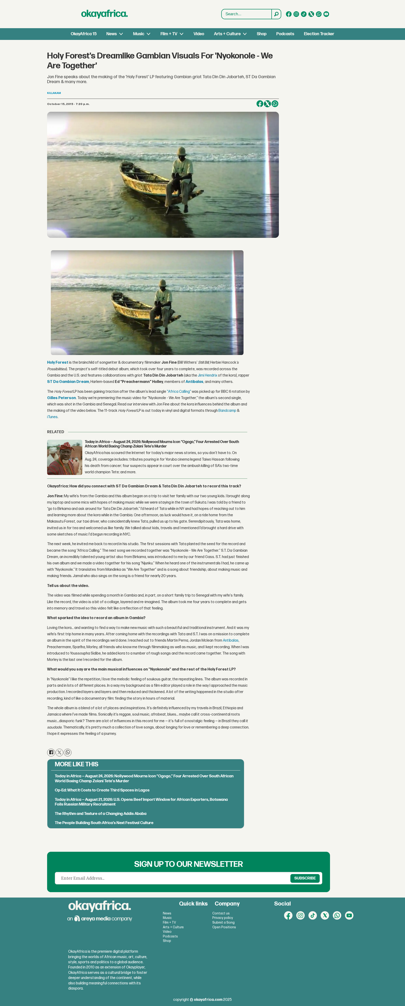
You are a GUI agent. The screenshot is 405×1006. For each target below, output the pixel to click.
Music (138, 33)
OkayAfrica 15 (84, 33)
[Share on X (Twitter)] (267, 103)
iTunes (52, 417)
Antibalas (194, 382)
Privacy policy (222, 918)
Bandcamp (227, 411)
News (111, 33)
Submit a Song (223, 923)
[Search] (276, 14)
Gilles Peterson (61, 398)
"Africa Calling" (179, 391)
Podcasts (285, 33)
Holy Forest (57, 362)
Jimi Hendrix (207, 375)
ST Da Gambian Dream (68, 382)
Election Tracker (319, 33)
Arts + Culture (227, 33)
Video (199, 33)
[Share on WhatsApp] (274, 103)
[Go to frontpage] (104, 14)
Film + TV (169, 33)
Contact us (221, 913)
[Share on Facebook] (259, 103)
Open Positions (224, 927)
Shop (261, 33)
